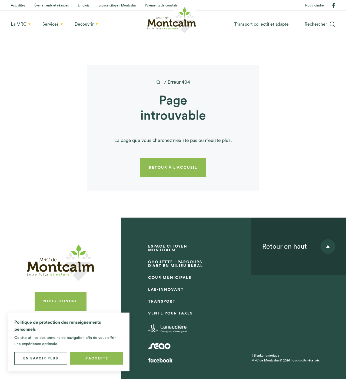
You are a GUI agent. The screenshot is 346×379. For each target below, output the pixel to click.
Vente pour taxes (170, 313)
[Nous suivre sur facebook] (333, 5)
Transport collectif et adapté (261, 24)
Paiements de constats (161, 5)
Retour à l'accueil (173, 168)
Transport (162, 301)
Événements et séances (51, 5)
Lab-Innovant (166, 290)
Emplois (83, 5)
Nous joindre (314, 5)
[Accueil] (158, 82)
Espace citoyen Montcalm (117, 5)
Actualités (18, 5)
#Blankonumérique (265, 355)
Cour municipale (169, 278)
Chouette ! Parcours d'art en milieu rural (175, 264)
